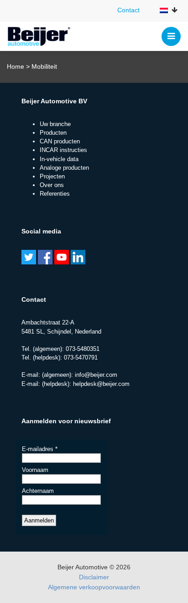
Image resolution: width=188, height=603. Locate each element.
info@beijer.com (96, 374)
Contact (128, 10)
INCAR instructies (63, 150)
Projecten (52, 176)
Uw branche (55, 124)
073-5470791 (81, 357)
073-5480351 (82, 348)
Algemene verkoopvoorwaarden (94, 587)
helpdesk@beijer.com (101, 383)
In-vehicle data (59, 159)
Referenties (55, 193)
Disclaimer (94, 577)
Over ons (52, 185)
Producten (53, 132)
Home (15, 66)
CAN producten (60, 141)
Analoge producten (64, 167)
